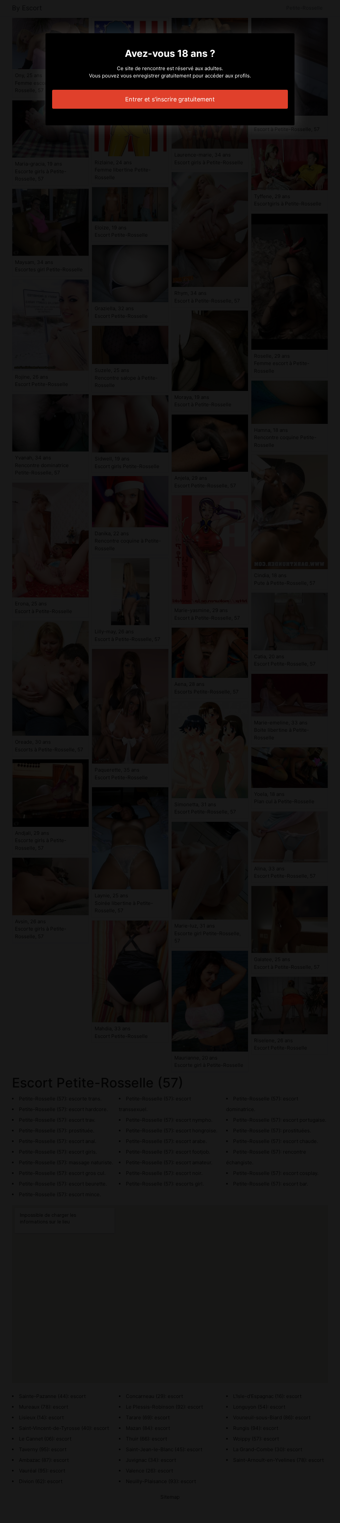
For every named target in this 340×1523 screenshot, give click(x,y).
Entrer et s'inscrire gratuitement (170, 99)
